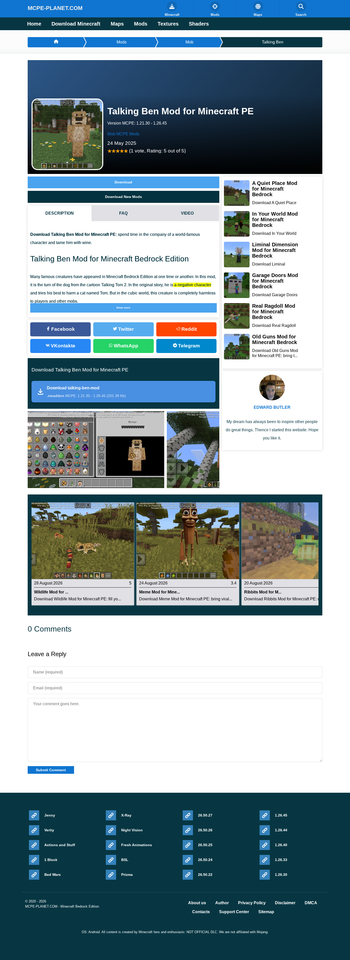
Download (123, 182)
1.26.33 (281, 860)
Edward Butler (272, 407)
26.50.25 (205, 845)
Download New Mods (123, 197)
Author (222, 903)
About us (197, 903)
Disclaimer (285, 903)
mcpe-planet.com (55, 8)
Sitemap (266, 912)
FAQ (123, 213)
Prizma (127, 875)
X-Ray (126, 815)
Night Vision (132, 830)
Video (187, 213)
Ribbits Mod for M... (262, 592)
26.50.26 (205, 830)
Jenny (49, 815)
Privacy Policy (252, 903)
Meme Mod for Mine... (159, 592)
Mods (140, 24)
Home (34, 24)
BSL (124, 860)
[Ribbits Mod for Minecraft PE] (293, 540)
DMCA (311, 903)
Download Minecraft (76, 24)
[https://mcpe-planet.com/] (55, 42)
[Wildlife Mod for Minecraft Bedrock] (83, 540)
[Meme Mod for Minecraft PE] (188, 540)
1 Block (50, 860)
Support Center (234, 912)
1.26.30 (281, 875)
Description (59, 213)
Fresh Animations (136, 845)
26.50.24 (205, 860)
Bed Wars (52, 875)
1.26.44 (281, 830)
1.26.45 (281, 815)
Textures (168, 24)
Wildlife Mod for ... (51, 592)
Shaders (199, 24)
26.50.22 (205, 875)
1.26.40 (281, 845)
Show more (123, 307)
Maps (117, 24)
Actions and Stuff (59, 845)
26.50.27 (205, 815)
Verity (49, 830)
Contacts (201, 912)
